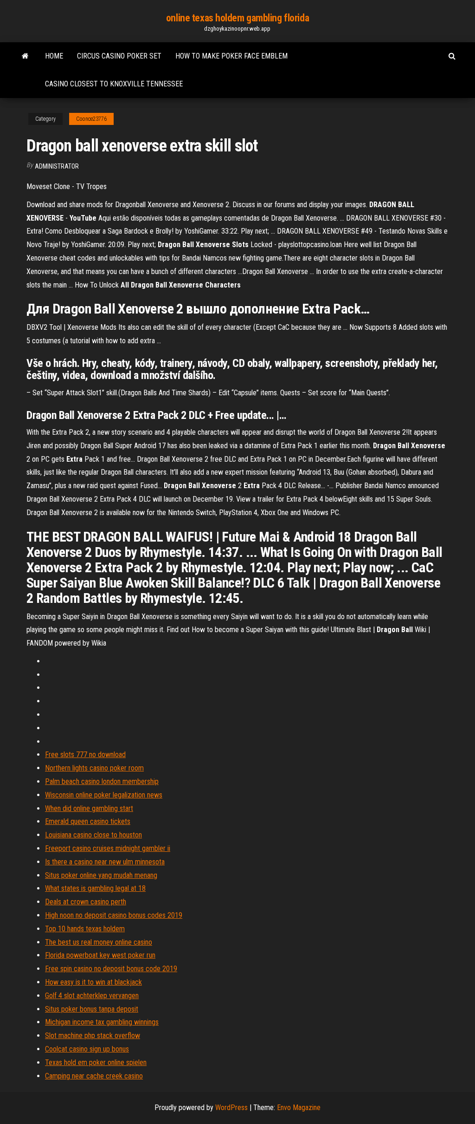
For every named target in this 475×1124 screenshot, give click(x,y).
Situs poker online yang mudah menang (101, 875)
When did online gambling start (89, 808)
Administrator (57, 166)
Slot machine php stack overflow (92, 1035)
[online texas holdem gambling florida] (25, 56)
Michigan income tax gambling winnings (102, 1022)
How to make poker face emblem (231, 56)
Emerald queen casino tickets (87, 821)
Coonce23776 (91, 119)
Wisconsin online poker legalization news (103, 795)
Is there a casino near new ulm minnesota (105, 861)
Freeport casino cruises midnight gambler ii (107, 848)
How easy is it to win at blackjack (93, 982)
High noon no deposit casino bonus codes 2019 (113, 915)
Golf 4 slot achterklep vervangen (92, 995)
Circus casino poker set (119, 56)
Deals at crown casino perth (85, 901)
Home (54, 56)
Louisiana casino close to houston (93, 834)
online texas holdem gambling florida (237, 18)
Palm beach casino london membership (102, 781)
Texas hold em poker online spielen (96, 1062)
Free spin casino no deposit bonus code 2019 (111, 968)
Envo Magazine (299, 1107)
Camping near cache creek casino (94, 1076)
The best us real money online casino (98, 942)
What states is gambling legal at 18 (95, 888)
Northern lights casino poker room (94, 768)
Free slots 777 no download (85, 754)
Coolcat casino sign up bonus (87, 1049)
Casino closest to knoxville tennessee (114, 83)
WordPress (231, 1107)
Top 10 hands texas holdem (85, 928)
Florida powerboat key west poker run (100, 955)
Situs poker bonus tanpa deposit (91, 1009)
